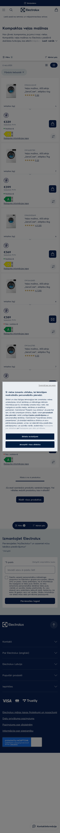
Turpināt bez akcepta (47, 385)
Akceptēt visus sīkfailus (30, 444)
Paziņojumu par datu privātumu (32, 428)
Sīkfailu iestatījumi (30, 436)
